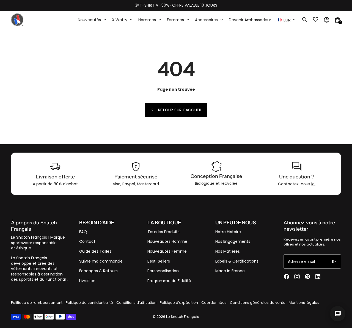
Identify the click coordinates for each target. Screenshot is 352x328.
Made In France (230, 271)
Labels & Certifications (236, 261)
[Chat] (337, 313)
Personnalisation (163, 271)
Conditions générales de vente (257, 302)
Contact (87, 241)
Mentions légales (304, 302)
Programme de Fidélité (169, 280)
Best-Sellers (158, 261)
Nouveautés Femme (167, 251)
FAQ (83, 232)
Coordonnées (214, 302)
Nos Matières (227, 251)
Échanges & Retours (98, 271)
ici (313, 184)
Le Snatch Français (182, 316)
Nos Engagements (232, 241)
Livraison (87, 280)
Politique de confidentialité (89, 302)
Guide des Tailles (95, 251)
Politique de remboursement (36, 302)
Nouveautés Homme (167, 241)
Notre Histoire (228, 232)
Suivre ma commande (101, 261)
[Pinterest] (307, 277)
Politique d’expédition (179, 302)
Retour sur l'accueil (176, 110)
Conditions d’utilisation (136, 302)
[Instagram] (297, 277)
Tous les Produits (163, 232)
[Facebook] (287, 277)
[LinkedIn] (318, 277)
